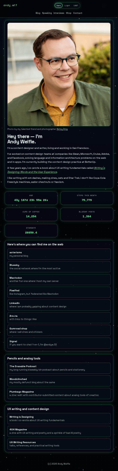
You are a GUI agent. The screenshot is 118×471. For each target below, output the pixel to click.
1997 (76, 5)
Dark (58, 5)
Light (67, 5)
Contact (77, 13)
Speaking (47, 13)
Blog (38, 13)
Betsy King (62, 129)
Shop (68, 13)
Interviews (59, 13)
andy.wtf (11, 5)
